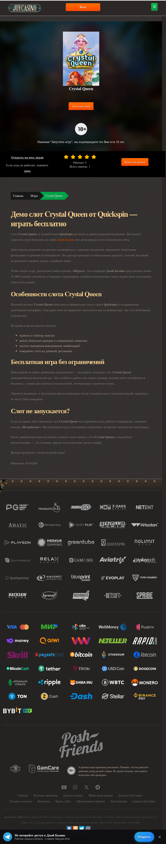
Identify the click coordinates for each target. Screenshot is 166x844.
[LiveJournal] (94, 828)
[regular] (80, 157)
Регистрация (119, 801)
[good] (87, 157)
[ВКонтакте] (69, 828)
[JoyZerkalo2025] (97, 787)
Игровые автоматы (46, 795)
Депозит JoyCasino (130, 795)
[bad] (66, 157)
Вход (83, 7)
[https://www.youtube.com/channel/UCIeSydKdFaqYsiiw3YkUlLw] (64, 787)
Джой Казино (66, 240)
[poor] (73, 157)
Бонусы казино (73, 795)
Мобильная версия (101, 795)
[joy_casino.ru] (75, 787)
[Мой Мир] (88, 828)
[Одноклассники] (75, 828)
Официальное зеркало (90, 801)
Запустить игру (81, 106)
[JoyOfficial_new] (86, 787)
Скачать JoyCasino (143, 801)
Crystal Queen (53, 196)
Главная (18, 196)
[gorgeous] (93, 157)
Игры (34, 196)
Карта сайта (63, 801)
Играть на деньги (134, 162)
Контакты (44, 801)
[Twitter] (81, 828)
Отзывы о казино (21, 801)
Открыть (144, 836)
